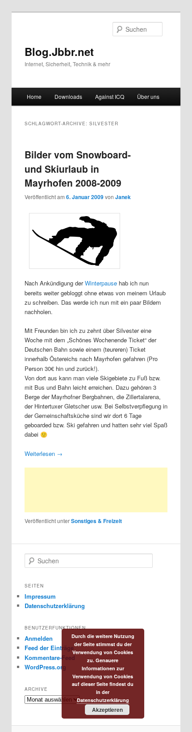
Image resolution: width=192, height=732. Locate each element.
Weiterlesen (44, 453)
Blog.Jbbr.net (59, 51)
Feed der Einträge (49, 647)
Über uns (148, 96)
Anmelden (39, 638)
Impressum (40, 596)
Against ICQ (109, 96)
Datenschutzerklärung (55, 605)
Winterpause (101, 283)
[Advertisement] (96, 490)
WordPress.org (45, 667)
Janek (123, 197)
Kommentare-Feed (50, 657)
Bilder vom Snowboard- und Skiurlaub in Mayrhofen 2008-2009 (78, 168)
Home (34, 96)
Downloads (68, 96)
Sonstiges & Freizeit (96, 521)
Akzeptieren (107, 710)
